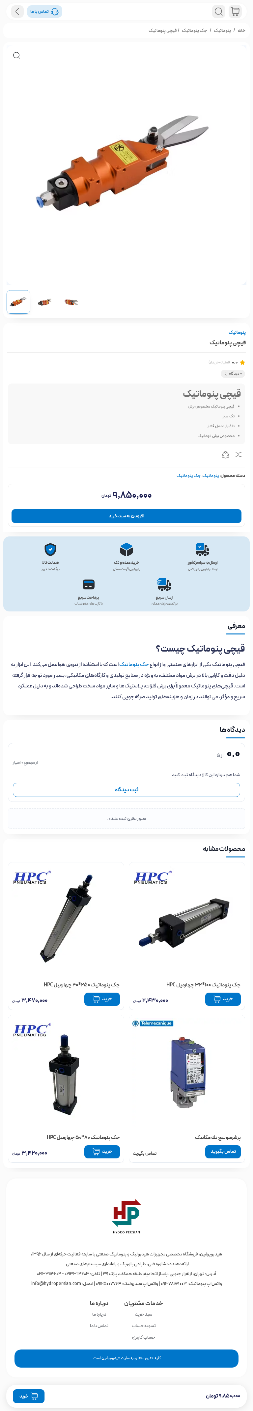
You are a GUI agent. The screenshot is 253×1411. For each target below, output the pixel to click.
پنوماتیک (222, 30)
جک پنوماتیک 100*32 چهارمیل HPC (203, 985)
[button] (16, 55)
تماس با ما (99, 1325)
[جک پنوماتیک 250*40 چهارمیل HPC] (66, 920)
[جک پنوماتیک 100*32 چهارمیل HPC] (187, 920)
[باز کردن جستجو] (218, 11)
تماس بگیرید (223, 1151)
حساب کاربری (143, 1337)
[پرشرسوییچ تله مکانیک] (187, 1072)
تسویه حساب (144, 1325)
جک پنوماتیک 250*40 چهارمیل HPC (82, 985)
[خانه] (126, 1216)
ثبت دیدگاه (126, 790)
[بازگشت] (17, 11)
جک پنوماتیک (194, 30)
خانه (241, 30)
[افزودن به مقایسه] (238, 455)
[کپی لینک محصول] (225, 455)
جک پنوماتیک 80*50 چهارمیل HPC (83, 1137)
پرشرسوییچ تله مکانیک (218, 1137)
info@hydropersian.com (56, 1283)
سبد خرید (143, 1314)
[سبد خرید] (235, 11)
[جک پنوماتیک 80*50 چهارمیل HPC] (66, 1072)
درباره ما (99, 1314)
